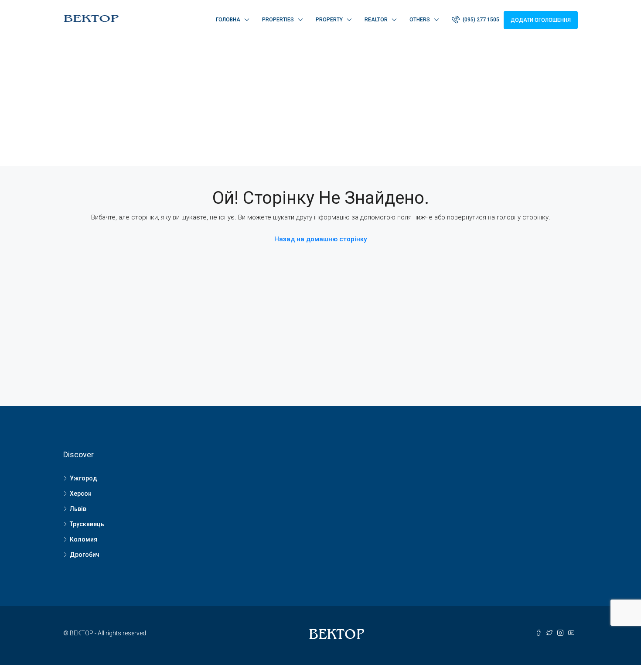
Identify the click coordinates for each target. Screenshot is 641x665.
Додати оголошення (541, 20)
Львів (78, 508)
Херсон (81, 493)
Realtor (376, 20)
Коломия (83, 539)
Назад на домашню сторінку (320, 239)
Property (329, 20)
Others (419, 20)
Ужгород (83, 478)
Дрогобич (84, 554)
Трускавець (87, 524)
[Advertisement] (320, 105)
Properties (278, 20)
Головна (228, 20)
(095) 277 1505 (480, 20)
